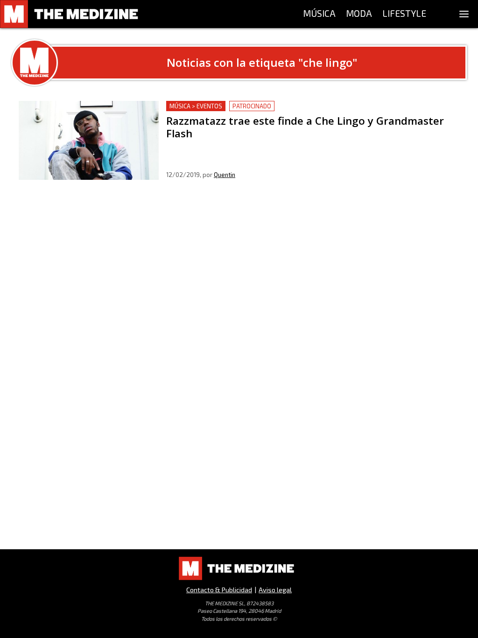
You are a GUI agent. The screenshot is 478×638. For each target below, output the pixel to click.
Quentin (224, 174)
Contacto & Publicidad (219, 590)
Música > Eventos (195, 106)
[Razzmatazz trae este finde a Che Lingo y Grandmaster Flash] (89, 140)
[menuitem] (319, 14)
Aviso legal (275, 590)
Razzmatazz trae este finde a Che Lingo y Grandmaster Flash (269, 106)
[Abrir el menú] (464, 14)
